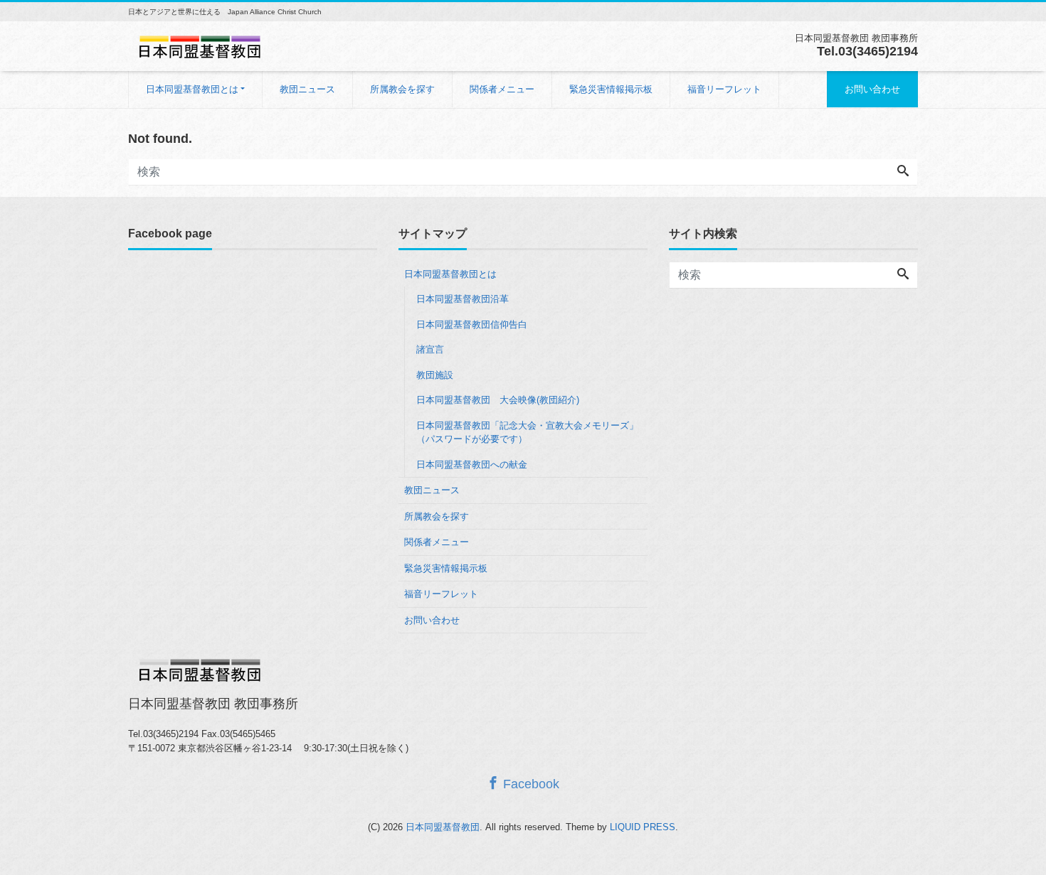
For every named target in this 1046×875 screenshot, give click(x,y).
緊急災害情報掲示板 (611, 89)
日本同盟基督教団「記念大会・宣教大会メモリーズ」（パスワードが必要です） (527, 432)
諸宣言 (430, 349)
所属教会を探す (402, 89)
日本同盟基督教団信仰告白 (471, 324)
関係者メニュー (502, 89)
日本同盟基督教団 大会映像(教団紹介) (497, 399)
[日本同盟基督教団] (199, 45)
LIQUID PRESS (642, 827)
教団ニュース (307, 89)
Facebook (529, 784)
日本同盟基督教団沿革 (462, 299)
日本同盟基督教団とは (192, 89)
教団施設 (434, 375)
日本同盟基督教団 (443, 827)
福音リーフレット (724, 89)
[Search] (903, 172)
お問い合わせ (872, 89)
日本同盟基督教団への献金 (471, 464)
